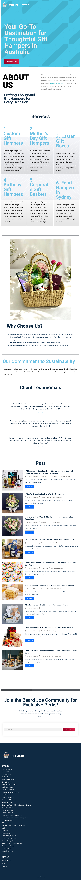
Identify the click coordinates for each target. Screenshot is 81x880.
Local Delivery (55, 608)
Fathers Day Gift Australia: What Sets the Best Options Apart (49, 540)
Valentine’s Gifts (7, 851)
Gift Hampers (54, 631)
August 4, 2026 (45, 497)
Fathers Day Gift (56, 543)
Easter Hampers (7, 802)
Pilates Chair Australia (9, 838)
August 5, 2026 (45, 476)
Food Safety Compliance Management (15, 818)
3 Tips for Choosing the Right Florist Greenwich (44, 494)
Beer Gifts (5, 772)
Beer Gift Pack (7, 769)
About (4, 863)
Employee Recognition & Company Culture (16, 805)
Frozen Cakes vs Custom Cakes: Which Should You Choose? (49, 586)
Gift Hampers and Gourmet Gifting (61, 476)
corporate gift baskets (56, 83)
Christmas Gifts (7, 795)
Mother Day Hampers (9, 836)
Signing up (69, 729)
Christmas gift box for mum (11, 792)
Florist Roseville (7, 813)
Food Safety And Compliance (12, 815)
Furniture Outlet (7, 820)
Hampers (5, 830)
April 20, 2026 (45, 588)
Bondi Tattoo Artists (8, 779)
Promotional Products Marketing (13, 843)
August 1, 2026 (45, 543)
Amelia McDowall (33, 476)
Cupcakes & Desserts (57, 568)
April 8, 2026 (44, 608)
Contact (4, 866)
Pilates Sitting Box (8, 841)
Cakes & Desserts (56, 588)
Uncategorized (56, 522)
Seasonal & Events (56, 656)
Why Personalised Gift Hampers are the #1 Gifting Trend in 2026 (51, 628)
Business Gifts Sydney (9, 784)
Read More (30, 486)
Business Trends (7, 787)
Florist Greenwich (57, 497)
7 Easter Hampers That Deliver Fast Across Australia (46, 605)
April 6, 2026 (44, 631)
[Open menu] (77, 5)
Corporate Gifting (8, 797)
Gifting (4, 828)
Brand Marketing (7, 782)
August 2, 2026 (45, 522)
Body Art (5, 777)
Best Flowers (6, 774)
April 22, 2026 (44, 568)
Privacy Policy (6, 860)
